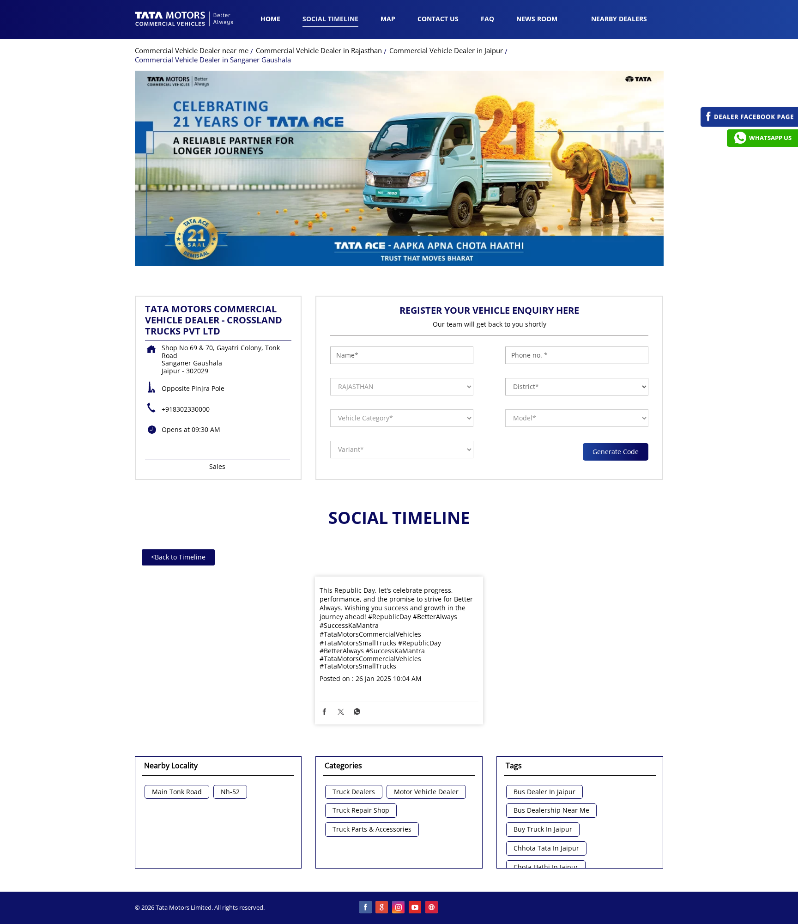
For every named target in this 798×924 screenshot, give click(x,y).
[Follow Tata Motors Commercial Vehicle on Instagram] (399, 908)
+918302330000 (186, 409)
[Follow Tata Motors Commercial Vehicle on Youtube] (416, 908)
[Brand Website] (432, 908)
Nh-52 (230, 792)
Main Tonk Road (177, 792)
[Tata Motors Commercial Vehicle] (184, 20)
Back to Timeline (178, 557)
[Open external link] (749, 124)
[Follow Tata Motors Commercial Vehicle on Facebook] (366, 908)
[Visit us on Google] (382, 908)
